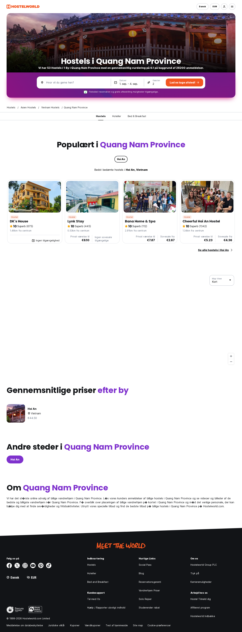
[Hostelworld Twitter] (17, 565)
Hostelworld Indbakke (202, 616)
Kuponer (75, 625)
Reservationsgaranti (150, 581)
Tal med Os (93, 599)
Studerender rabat (149, 607)
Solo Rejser (145, 599)
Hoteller (91, 573)
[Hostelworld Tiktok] (48, 565)
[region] (121, 320)
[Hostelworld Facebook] (9, 565)
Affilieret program (200, 607)
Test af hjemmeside (117, 625)
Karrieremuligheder (201, 581)
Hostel (14, 217)
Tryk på (194, 573)
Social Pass (145, 564)
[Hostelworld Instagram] (25, 565)
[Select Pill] (224, 6)
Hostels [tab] (101, 116)
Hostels (91, 564)
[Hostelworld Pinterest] (40, 565)
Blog (141, 573)
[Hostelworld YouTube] (33, 565)
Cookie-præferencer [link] (159, 625)
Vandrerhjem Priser (149, 590)
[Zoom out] (231, 361)
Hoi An (15, 459)
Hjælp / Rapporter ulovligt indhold (106, 607)
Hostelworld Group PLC (203, 564)
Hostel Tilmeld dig (200, 599)
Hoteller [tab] (116, 116)
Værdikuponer (92, 625)
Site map (138, 625)
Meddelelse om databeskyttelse (25, 625)
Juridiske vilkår (56, 625)
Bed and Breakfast (97, 581)
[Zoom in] (231, 356)
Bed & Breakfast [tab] (137, 116)
